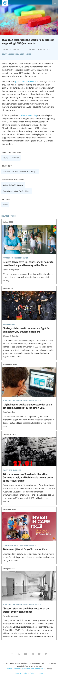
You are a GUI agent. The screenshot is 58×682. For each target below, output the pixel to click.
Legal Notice (20, 673)
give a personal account (25, 81)
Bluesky (39, 654)
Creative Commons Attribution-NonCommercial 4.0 (26, 668)
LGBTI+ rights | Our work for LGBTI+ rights (20, 171)
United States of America (13, 185)
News (5, 204)
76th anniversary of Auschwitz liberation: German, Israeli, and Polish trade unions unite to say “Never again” (29, 467)
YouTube (25, 654)
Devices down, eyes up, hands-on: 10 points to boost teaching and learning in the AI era (29, 251)
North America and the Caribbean (16, 191)
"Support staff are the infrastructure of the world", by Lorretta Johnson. (29, 603)
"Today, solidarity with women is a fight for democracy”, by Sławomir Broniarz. (29, 322)
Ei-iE (4, 3)
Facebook (12, 654)
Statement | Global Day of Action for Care (29, 535)
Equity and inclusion (11, 157)
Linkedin (46, 654)
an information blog (28, 115)
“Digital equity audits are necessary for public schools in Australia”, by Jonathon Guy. (29, 395)
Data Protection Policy (34, 673)
